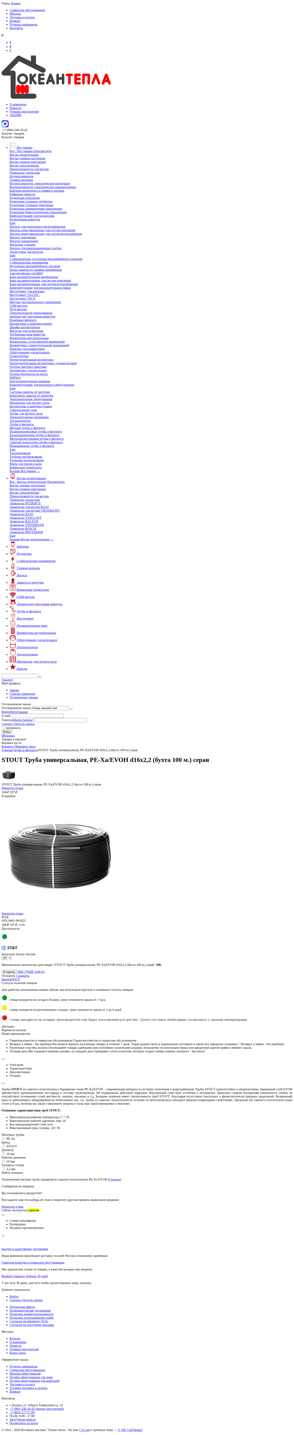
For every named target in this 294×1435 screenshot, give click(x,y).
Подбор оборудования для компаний (35, 1380)
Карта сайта (18, 1353)
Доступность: (11, 928)
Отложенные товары (24, 697)
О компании (18, 104)
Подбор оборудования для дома (31, 1377)
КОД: (5, 917)
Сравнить (22, 975)
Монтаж (15, 13)
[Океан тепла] (56, 97)
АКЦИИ (15, 115)
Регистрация (19, 712)
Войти (6, 712)
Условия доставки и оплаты (28, 1388)
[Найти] (40, 676)
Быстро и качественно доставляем (25, 1249)
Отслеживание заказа (16, 708)
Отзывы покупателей (24, 111)
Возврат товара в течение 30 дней (25, 1276)
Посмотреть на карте (24, 1423)
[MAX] (5, 126)
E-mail (6, 715)
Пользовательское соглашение (30, 1310)
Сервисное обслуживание (27, 10)
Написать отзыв (12, 788)
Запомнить (13, 728)
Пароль (7, 720)
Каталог (15, 1338)
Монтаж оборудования (25, 1373)
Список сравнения (22, 693)
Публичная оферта (22, 1307)
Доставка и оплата (22, 17)
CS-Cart (84, 1430)
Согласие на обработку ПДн (29, 1321)
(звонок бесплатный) (37, 1408)
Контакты (16, 28)
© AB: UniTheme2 (130, 1430)
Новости (15, 108)
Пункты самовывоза (23, 24)
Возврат (15, 21)
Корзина (7, 746)
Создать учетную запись (18, 724)
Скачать (114, 1179)
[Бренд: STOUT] (10, 950)
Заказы (14, 690)
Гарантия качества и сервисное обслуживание (33, 1262)
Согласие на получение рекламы (32, 1325)
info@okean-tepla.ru (23, 1419)
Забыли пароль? (22, 720)
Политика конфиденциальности (31, 1314)
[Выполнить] (71, 709)
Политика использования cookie (32, 1317)
